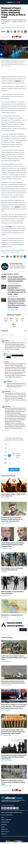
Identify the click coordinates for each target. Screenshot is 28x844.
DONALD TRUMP (11, 250)
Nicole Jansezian (5, 497)
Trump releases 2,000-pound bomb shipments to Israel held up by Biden (17, 279)
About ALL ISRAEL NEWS (6, 814)
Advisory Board (5, 822)
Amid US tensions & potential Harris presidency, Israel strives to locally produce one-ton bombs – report (17, 290)
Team (2, 817)
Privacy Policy (5, 831)
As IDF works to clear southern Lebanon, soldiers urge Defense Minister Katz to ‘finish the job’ (14, 657)
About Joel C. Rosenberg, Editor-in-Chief (11, 812)
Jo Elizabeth (4, 571)
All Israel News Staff (6, 27)
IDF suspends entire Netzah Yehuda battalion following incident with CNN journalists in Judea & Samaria (14, 757)
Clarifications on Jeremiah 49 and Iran (12, 615)
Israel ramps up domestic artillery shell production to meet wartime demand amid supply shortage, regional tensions (13, 731)
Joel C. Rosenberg (5, 710)
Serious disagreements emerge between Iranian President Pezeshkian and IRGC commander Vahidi (12, 544)
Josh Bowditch (5, 617)
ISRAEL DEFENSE (20, 250)
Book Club (3, 824)
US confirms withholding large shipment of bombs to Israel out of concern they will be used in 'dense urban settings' (17, 303)
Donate (3, 826)
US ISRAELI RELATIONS (14, 252)
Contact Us (4, 834)
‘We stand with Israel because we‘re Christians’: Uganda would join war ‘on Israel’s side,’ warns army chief (11, 519)
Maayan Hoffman (5, 595)
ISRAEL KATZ (4, 252)
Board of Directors (6, 819)
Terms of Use (4, 829)
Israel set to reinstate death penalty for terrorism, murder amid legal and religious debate (13, 782)
